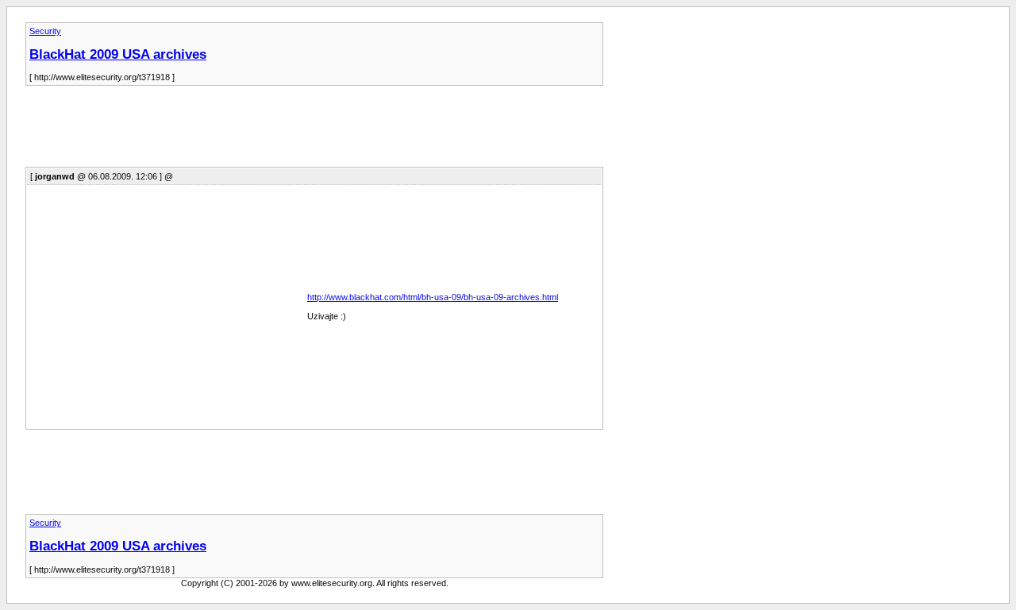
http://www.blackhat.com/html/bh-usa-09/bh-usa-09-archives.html (432, 297)
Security (45, 31)
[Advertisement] (314, 131)
